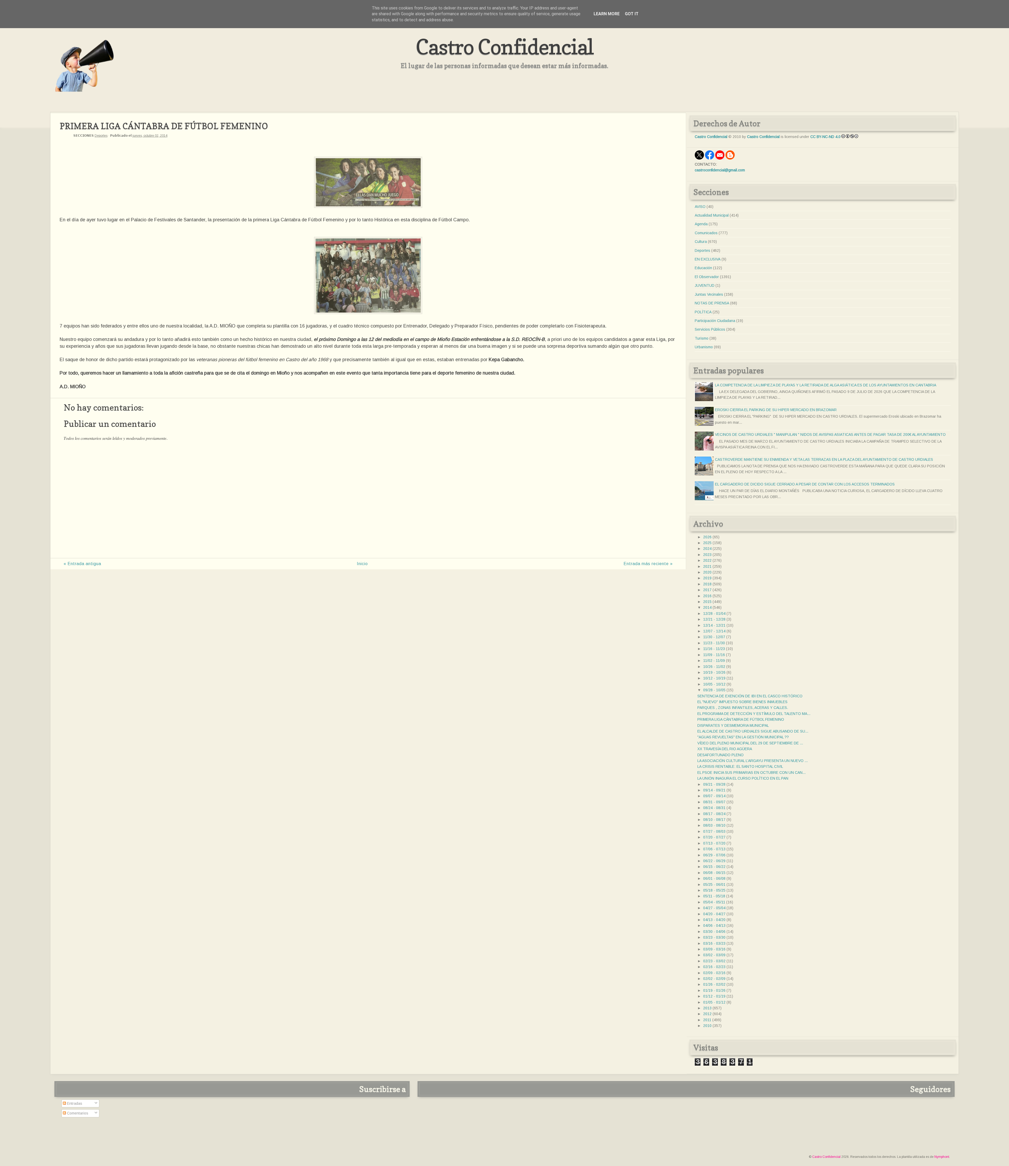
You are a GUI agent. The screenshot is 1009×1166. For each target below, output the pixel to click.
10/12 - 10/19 (714, 678)
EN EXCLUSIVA (707, 259)
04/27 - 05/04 (714, 908)
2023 (707, 555)
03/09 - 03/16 (714, 949)
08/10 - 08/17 (714, 819)
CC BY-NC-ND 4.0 (825, 137)
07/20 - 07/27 (714, 837)
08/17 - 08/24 (714, 814)
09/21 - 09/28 (714, 784)
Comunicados (706, 233)
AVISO (700, 206)
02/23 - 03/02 (714, 961)
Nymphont (941, 1157)
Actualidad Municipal (712, 215)
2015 (707, 602)
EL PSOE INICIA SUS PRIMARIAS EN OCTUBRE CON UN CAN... (751, 772)
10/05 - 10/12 (714, 684)
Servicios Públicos (710, 329)
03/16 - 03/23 (714, 943)
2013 (707, 1008)
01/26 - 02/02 (714, 984)
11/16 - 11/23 (714, 649)
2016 (707, 596)
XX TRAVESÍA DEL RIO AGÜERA (724, 749)
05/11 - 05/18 (714, 896)
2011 (707, 1020)
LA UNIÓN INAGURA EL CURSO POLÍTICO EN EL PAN (742, 778)
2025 (707, 543)
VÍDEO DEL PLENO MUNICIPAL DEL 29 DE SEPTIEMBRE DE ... (750, 743)
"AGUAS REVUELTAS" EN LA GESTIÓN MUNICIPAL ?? (743, 737)
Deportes (101, 135)
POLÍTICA (703, 312)
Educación (703, 268)
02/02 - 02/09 (714, 978)
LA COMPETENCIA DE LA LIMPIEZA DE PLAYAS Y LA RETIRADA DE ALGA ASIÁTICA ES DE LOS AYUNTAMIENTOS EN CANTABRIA (825, 385)
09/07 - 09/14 (714, 796)
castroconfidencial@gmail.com (720, 170)
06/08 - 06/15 (714, 873)
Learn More (607, 13)
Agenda (701, 224)
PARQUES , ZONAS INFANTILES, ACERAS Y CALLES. (742, 707)
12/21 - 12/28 (714, 619)
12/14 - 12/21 (714, 625)
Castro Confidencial (505, 46)
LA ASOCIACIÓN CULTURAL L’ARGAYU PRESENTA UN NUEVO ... (752, 761)
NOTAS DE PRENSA (712, 303)
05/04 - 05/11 (714, 902)
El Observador (707, 277)
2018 (707, 584)
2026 (707, 537)
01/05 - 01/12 (714, 1002)
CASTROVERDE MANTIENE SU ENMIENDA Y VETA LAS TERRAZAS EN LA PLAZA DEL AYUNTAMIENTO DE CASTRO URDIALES (824, 459)
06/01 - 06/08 (714, 878)
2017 (707, 590)
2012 (707, 1014)
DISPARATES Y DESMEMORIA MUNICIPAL (733, 725)
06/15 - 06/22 (714, 867)
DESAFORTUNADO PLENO (720, 755)
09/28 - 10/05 (714, 690)
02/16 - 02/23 (714, 967)
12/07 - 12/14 (714, 631)
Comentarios (77, 1113)
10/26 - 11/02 (714, 666)
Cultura (701, 241)
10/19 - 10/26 (714, 672)
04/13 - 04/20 (714, 920)
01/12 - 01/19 (714, 996)
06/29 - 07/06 (714, 855)
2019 (707, 578)
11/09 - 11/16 (714, 655)
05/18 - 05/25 (714, 890)
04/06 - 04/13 (714, 925)
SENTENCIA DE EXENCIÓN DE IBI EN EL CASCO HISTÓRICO (749, 696)
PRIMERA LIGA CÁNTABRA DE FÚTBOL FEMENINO (740, 719)
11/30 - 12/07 (714, 637)
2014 (707, 607)
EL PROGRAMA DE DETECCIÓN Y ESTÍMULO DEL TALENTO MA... (753, 714)
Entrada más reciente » (648, 563)
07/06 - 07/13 (714, 849)
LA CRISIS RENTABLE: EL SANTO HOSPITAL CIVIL (740, 766)
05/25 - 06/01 (714, 884)
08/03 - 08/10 (714, 825)
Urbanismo (704, 347)
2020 (707, 572)
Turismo (701, 338)
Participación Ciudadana (715, 321)
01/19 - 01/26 (714, 990)
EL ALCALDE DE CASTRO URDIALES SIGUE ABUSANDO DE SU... (752, 731)
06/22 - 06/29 (714, 861)
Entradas (74, 1103)
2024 (707, 548)
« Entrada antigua (82, 563)
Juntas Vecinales (709, 294)
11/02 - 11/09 (714, 660)
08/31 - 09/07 (714, 802)
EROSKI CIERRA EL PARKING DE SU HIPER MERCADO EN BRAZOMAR (776, 410)
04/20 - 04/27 (714, 914)
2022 (707, 560)
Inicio (362, 563)
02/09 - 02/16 (714, 973)
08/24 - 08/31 (714, 808)
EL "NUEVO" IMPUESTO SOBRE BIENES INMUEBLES (742, 702)
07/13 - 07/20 (714, 843)
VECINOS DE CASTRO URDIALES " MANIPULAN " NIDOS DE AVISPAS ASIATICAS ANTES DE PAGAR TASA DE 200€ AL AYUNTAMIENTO (830, 434)
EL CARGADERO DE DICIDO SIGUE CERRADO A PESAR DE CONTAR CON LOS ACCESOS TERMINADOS (805, 484)
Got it (632, 13)
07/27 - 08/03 (714, 831)
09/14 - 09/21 (714, 790)
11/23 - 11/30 (714, 643)
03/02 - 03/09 (714, 955)
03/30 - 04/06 (714, 931)
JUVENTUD (704, 285)
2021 (707, 566)
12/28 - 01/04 (714, 613)
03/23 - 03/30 (714, 937)
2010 (707, 1026)
